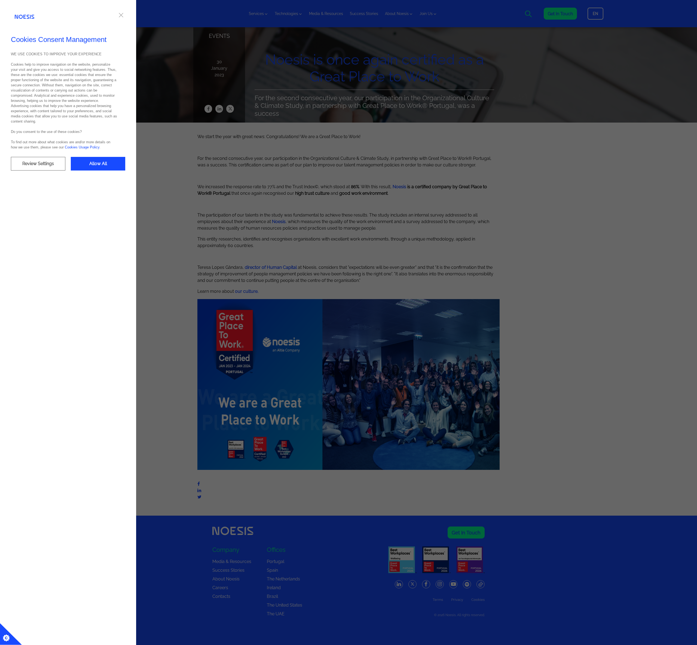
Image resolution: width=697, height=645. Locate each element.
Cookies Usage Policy (82, 147)
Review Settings (38, 163)
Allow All (98, 163)
